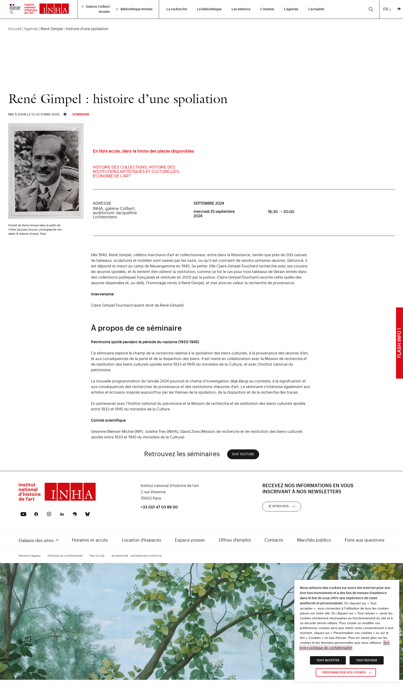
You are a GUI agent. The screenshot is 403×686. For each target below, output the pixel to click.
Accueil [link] (14, 29)
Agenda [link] (31, 29)
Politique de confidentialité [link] (65, 555)
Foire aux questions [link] (364, 540)
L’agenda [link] (291, 9)
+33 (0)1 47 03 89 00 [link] (159, 507)
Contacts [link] (273, 540)
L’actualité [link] (316, 9)
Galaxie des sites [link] (36, 540)
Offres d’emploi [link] (235, 540)
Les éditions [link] (241, 9)
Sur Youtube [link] (243, 454)
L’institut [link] (267, 9)
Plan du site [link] (97, 555)
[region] (201, 29)
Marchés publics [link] (314, 540)
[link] (15, 9)
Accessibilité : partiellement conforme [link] (136, 555)
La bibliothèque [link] (209, 9)
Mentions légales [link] (30, 555)
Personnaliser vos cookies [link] (344, 672)
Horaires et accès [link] (90, 540)
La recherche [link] (177, 9)
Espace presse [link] (190, 540)
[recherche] (370, 9)
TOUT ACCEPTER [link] (327, 660)
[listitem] (96, 9)
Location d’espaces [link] (141, 540)
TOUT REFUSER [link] (366, 660)
